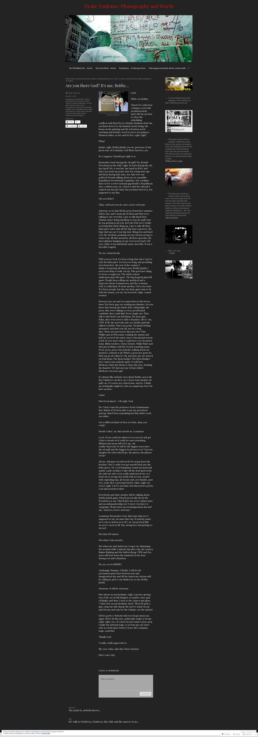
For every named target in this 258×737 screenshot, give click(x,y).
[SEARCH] (188, 68)
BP (67, 101)
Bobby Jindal (70, 79)
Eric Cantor (71, 105)
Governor (70, 107)
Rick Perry (77, 113)
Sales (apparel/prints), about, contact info (167, 68)
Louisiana (87, 107)
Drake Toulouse (74, 93)
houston (79, 107)
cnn (74, 103)
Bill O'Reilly (85, 99)
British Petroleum (82, 79)
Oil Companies (78, 109)
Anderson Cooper (73, 99)
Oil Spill (122, 79)
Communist (82, 103)
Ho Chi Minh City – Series (80, 68)
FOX (78, 105)
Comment (145, 694)
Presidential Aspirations (76, 111)
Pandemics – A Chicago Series (132, 68)
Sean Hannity (79, 115)
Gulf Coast (114, 79)
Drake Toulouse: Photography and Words (129, 6)
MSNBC (69, 109)
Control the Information (99, 79)
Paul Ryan (88, 109)
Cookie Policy (45, 733)
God (82, 105)
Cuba (89, 103)
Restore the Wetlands (134, 79)
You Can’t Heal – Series (106, 68)
